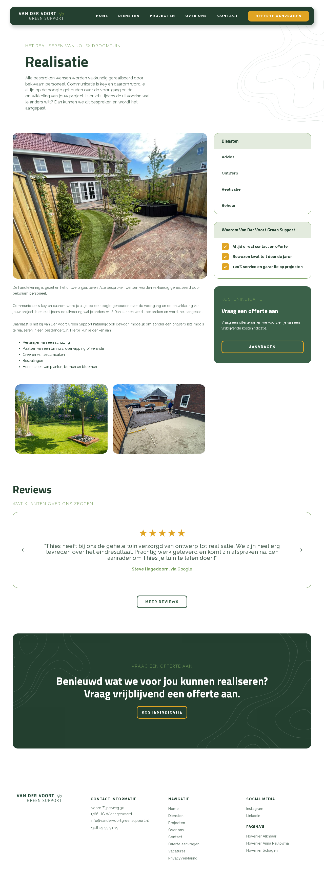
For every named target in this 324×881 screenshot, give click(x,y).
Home (102, 16)
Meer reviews (162, 602)
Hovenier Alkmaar (261, 836)
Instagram (254, 809)
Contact (227, 16)
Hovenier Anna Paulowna (267, 843)
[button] (23, 550)
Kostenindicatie (162, 712)
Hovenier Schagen (262, 850)
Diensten (129, 16)
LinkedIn (253, 816)
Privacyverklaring (182, 858)
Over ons (196, 16)
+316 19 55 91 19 (104, 828)
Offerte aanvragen (278, 16)
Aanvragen (262, 347)
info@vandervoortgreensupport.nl (120, 821)
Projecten (162, 16)
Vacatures (177, 851)
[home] (41, 16)
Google (184, 569)
